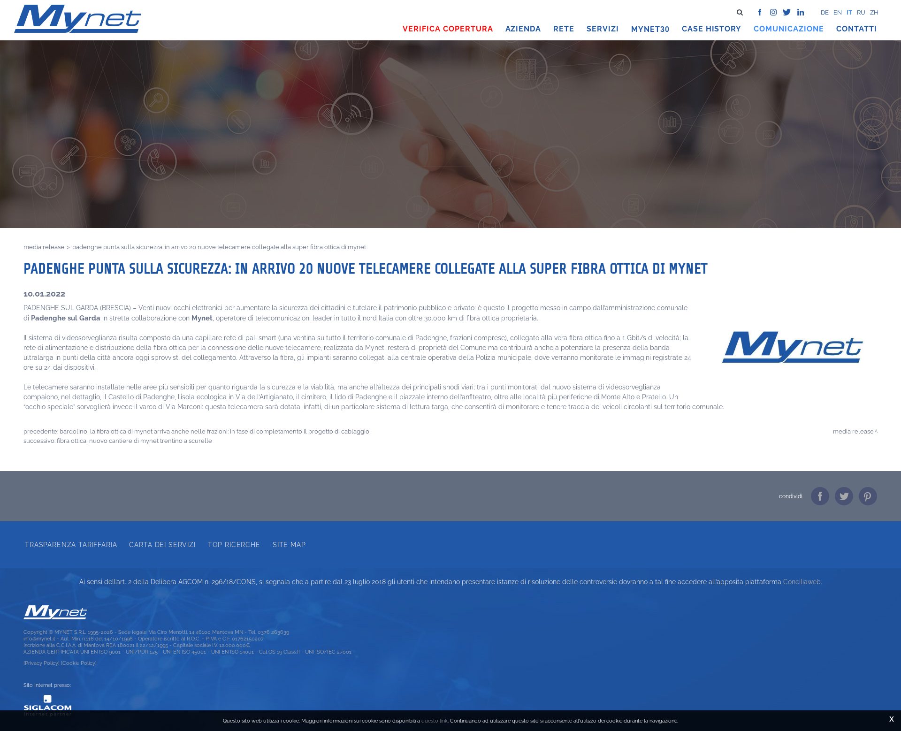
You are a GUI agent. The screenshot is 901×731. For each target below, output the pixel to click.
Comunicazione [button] (789, 28)
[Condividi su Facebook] (820, 496)
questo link (434, 720)
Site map (289, 544)
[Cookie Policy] (79, 663)
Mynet (645, 29)
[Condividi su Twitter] (844, 496)
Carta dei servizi (162, 544)
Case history (712, 28)
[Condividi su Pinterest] (868, 496)
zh (874, 12)
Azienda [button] (523, 28)
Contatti (856, 28)
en (837, 12)
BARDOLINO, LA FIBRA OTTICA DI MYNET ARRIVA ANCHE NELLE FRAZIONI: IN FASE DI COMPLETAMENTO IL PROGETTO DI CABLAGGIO (214, 431)
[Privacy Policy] (41, 663)
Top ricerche (234, 544)
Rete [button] (563, 28)
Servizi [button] (603, 28)
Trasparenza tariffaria (71, 544)
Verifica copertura (448, 28)
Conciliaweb (802, 582)
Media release (43, 247)
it (849, 12)
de (825, 12)
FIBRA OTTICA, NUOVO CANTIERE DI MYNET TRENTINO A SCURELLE (134, 440)
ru (861, 12)
